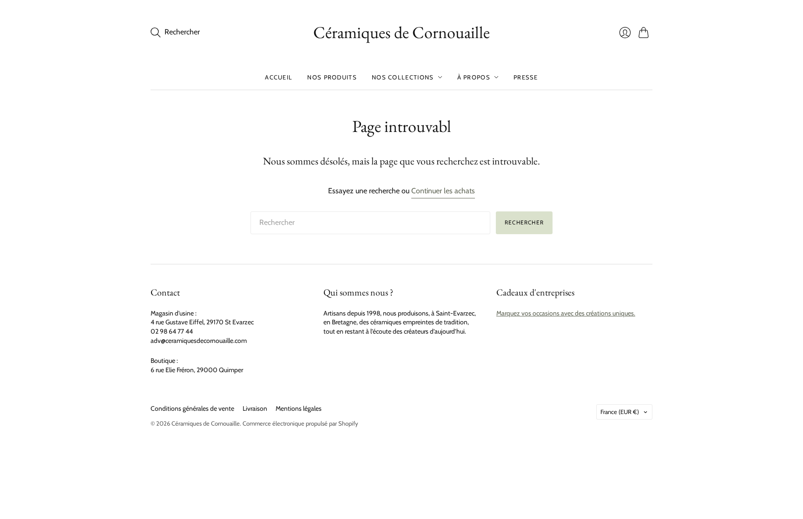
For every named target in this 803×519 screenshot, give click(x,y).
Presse (525, 77)
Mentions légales (299, 408)
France (619, 411)
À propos (473, 77)
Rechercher (524, 222)
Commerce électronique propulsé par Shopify (300, 423)
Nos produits (332, 77)
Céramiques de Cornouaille (401, 32)
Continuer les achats (443, 190)
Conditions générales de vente (192, 408)
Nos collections (403, 77)
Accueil (278, 77)
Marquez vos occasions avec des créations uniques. (565, 313)
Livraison (255, 408)
